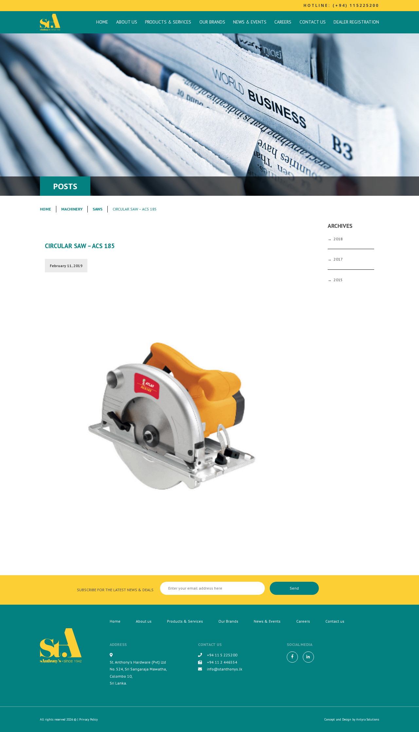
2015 (338, 279)
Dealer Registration (356, 22)
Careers (282, 22)
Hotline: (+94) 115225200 (341, 5)
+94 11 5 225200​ (222, 654)
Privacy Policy (88, 719)
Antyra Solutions (367, 719)
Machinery (71, 209)
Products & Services (168, 22)
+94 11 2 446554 (222, 662)
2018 (338, 238)
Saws (97, 209)
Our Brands (212, 22)
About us (126, 22)
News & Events (249, 22)
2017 (338, 259)
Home (102, 22)
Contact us (313, 22)
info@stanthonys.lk (224, 669)
